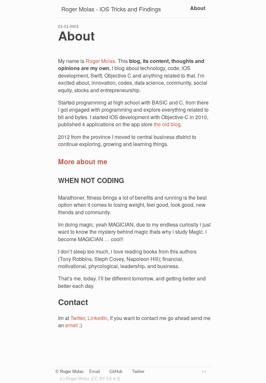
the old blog (167, 124)
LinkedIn (97, 318)
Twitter (77, 318)
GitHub (115, 371)
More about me (82, 161)
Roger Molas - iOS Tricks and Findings (111, 9)
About (197, 8)
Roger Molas (100, 61)
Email (94, 371)
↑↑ (204, 371)
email (71, 325)
